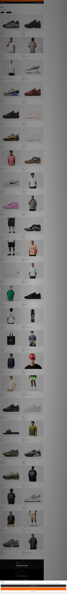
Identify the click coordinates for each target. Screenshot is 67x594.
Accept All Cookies (33, 588)
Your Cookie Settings (33, 585)
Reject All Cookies (33, 591)
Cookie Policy (57, 583)
